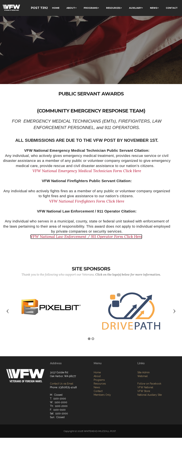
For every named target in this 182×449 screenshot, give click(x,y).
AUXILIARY (135, 8)
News (97, 387)
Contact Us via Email (61, 383)
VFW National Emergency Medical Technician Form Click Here (87, 170)
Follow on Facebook (149, 383)
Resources (100, 383)
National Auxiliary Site (149, 394)
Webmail (142, 376)
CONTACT (172, 8)
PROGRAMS (90, 8)
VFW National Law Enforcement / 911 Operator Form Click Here (86, 236)
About (97, 376)
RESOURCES (113, 8)
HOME (55, 8)
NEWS (153, 8)
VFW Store (143, 391)
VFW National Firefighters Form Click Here (86, 201)
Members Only (102, 394)
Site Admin (143, 372)
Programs (99, 379)
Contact (98, 391)
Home (97, 372)
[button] (7, 311)
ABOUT (70, 8)
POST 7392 (39, 8)
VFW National (145, 387)
